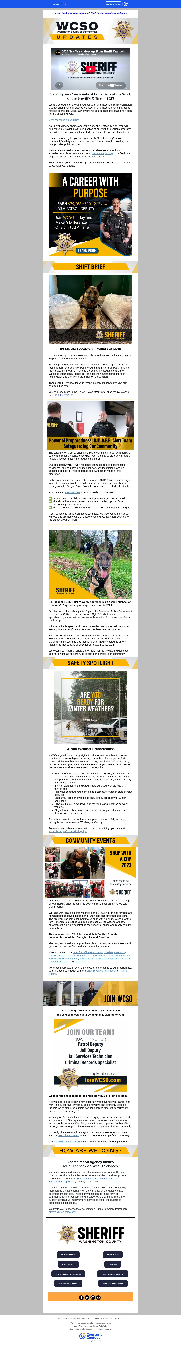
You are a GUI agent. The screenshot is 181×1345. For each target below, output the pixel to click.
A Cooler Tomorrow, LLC (94, 955)
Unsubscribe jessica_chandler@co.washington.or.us (90, 1323)
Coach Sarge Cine (98, 958)
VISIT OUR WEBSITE (68, 1255)
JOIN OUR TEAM (112, 1255)
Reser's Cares (118, 958)
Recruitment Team (68, 1135)
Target (83, 958)
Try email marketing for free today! (90, 1341)
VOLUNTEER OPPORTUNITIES (112, 1283)
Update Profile (78, 1326)
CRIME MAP (113, 1264)
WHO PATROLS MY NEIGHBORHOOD (68, 1274)
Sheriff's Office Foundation (88, 952)
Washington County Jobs (68, 1141)
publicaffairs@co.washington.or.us (89, 1329)
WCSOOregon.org (102, 153)
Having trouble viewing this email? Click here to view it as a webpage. (90, 13)
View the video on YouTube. (64, 120)
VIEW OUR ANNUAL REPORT (68, 1283)
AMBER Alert (72, 492)
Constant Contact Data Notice (96, 1326)
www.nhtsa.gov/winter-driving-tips (68, 831)
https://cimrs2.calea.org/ (62, 1212)
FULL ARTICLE (64, 395)
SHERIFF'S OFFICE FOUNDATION (113, 1274)
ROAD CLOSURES (68, 1264)
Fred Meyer (115, 955)
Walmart (80, 961)
